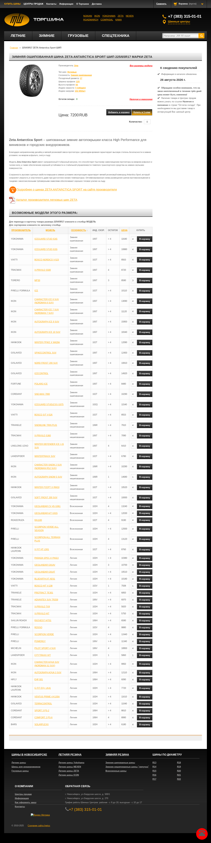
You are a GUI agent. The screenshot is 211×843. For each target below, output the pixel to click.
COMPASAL (107, 19)
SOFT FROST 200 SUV (45, 497)
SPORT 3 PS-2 (41, 710)
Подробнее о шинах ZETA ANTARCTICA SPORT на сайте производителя (66, 189)
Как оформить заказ (25, 802)
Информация (66, 4)
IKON (97, 16)
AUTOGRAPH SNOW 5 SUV (48, 477)
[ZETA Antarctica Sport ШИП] (31, 80)
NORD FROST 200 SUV (46, 363)
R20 (179, 771)
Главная (14, 47)
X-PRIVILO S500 (42, 270)
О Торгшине (82, 4)
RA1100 (38, 520)
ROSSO (38, 627)
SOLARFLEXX (41, 724)
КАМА (118, 19)
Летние (18, 36)
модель (50, 230)
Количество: (135, 121)
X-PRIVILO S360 (42, 435)
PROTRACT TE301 (43, 592)
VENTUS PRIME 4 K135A (47, 696)
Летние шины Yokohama (71, 762)
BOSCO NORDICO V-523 (46, 259)
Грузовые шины (20, 771)
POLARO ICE (41, 384)
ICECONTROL (41, 373)
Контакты (51, 4)
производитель (21, 230)
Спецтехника (115, 36)
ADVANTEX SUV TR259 (46, 599)
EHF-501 (38, 679)
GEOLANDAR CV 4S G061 (47, 506)
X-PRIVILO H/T (41, 613)
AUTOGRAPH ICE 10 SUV (47, 332)
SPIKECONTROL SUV (45, 353)
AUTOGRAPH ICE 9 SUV (46, 321)
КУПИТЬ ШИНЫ (12, 4)
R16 (154, 775)
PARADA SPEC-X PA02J (46, 558)
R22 (179, 779)
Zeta (120, 16)
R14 (154, 766)
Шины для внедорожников (26, 766)
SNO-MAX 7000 (42, 394)
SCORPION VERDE (44, 634)
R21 (179, 775)
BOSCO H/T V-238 (43, 586)
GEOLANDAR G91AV (44, 565)
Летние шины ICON (69, 775)
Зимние (47, 36)
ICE (36, 290)
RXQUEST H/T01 (42, 620)
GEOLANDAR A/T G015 (46, 513)
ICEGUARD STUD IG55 (45, 249)
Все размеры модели (141, 65)
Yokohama (108, 16)
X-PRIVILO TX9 (42, 606)
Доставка (97, 4)
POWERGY (40, 641)
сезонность (78, 230)
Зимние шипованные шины (120, 762)
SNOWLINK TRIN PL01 (45, 425)
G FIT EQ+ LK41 (42, 688)
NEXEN (130, 16)
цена (124, 230)
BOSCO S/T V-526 (43, 414)
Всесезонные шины (116, 771)
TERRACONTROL (43, 703)
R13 (154, 762)
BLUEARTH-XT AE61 (44, 579)
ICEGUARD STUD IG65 (45, 239)
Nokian (87, 16)
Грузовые (78, 36)
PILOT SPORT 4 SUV (45, 648)
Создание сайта (39, 825)
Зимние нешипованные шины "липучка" (127, 766)
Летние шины (19, 762)
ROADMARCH (90, 19)
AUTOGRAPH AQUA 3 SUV (47, 672)
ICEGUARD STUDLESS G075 (48, 404)
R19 (179, 766)
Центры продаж (23, 794)
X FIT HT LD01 (41, 549)
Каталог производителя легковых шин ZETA (46, 199)
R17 (154, 779)
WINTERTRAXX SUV (44, 456)
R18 (179, 762)
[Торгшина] (34, 19)
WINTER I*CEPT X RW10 (46, 487)
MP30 (37, 280)
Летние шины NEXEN (70, 766)
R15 (154, 771)
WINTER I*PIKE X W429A (47, 342)
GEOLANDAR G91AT (44, 572)
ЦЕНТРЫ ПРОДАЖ (33, 4)
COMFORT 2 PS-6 (43, 717)
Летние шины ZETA (69, 771)
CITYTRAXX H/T (42, 655)
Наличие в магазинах (141, 99)
